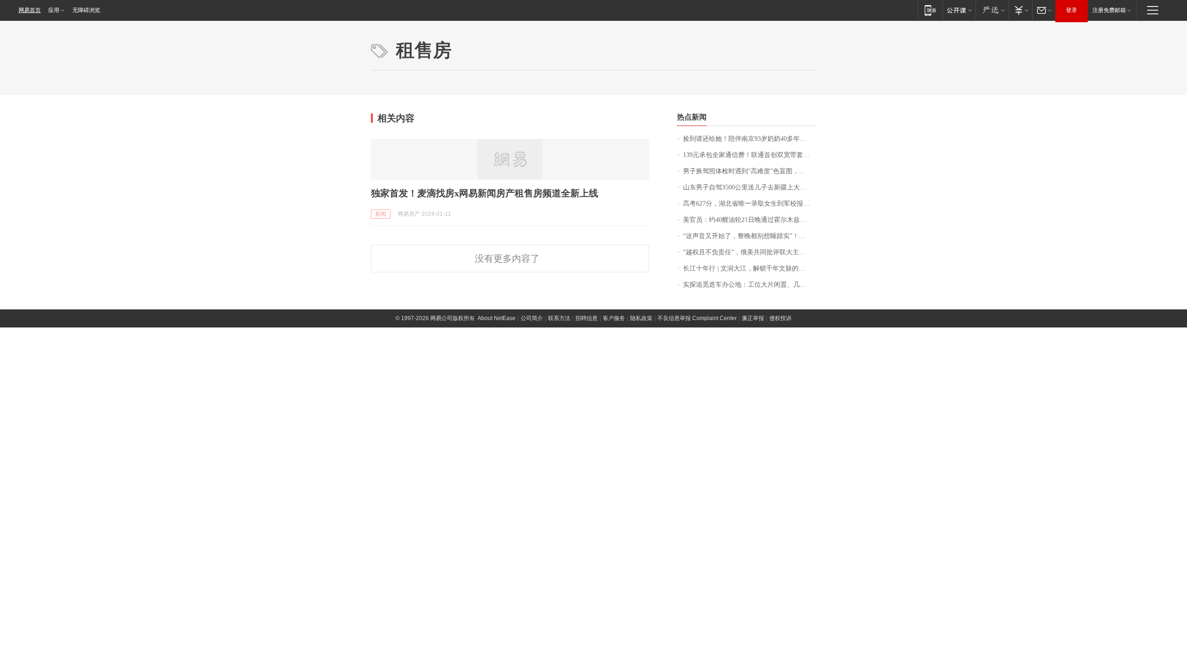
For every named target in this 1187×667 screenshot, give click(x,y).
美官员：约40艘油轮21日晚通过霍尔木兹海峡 (748, 219)
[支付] (1020, 10)
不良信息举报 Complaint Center (697, 318)
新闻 (380, 214)
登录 (1071, 10)
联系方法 (559, 318)
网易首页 (30, 10)
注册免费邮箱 (1109, 10)
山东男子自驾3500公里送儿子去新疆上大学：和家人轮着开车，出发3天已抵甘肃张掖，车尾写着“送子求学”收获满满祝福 (749, 187)
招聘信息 (586, 318)
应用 (53, 10)
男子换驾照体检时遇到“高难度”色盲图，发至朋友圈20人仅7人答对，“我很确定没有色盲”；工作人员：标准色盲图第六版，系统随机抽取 (749, 171)
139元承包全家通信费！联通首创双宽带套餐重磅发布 (749, 154)
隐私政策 (641, 318)
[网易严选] (992, 10)
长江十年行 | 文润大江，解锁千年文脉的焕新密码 (749, 268)
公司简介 (532, 318)
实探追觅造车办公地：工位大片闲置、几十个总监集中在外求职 (749, 284)
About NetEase (497, 318)
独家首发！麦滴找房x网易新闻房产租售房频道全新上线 (484, 193)
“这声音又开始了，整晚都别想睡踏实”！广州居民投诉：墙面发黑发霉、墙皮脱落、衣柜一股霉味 (749, 236)
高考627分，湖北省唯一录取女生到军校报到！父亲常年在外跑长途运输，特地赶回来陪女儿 (749, 203)
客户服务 (614, 318)
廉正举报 (753, 318)
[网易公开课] (959, 10)
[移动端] (930, 10)
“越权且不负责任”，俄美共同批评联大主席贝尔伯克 (749, 252)
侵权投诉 (780, 318)
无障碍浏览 (86, 10)
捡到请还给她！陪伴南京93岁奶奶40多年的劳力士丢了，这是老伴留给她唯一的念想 (749, 138)
